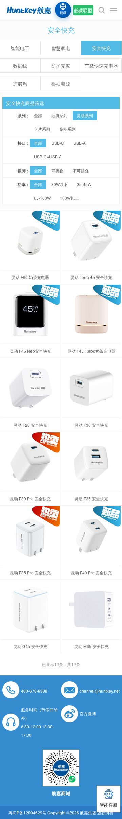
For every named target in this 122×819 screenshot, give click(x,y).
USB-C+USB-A (48, 156)
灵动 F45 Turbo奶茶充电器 (91, 351)
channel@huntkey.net (100, 691)
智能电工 (20, 47)
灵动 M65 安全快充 (91, 646)
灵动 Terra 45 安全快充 (91, 277)
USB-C (57, 143)
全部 (38, 115)
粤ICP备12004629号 (27, 812)
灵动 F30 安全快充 (91, 425)
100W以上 (69, 198)
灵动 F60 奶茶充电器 (30, 277)
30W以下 (59, 184)
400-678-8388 (34, 691)
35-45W (84, 184)
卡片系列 (42, 129)
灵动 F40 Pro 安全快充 (91, 572)
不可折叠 (81, 170)
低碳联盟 (83, 10)
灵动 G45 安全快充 (30, 646)
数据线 (20, 65)
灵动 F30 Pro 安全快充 (30, 498)
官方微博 (88, 713)
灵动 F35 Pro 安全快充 (30, 572)
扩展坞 (20, 83)
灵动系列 (85, 115)
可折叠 (57, 170)
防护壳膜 (60, 65)
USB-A (79, 143)
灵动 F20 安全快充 (30, 425)
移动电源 (60, 83)
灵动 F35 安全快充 (91, 498)
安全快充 (101, 47)
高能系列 (67, 129)
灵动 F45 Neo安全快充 (30, 351)
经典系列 (59, 115)
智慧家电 (60, 47)
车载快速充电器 (101, 65)
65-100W (42, 198)
